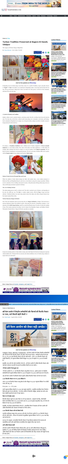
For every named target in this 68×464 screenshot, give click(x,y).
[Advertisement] (34, 26)
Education (28, 15)
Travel (15, 15)
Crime (38, 15)
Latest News (55, 40)
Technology (49, 15)
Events (55, 15)
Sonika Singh (7, 317)
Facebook (16, 284)
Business (43, 15)
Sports (34, 15)
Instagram (21, 284)
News (11, 15)
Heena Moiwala (7, 50)
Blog (8, 38)
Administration (21, 15)
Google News (29, 284)
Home (4, 38)
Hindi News (10, 308)
